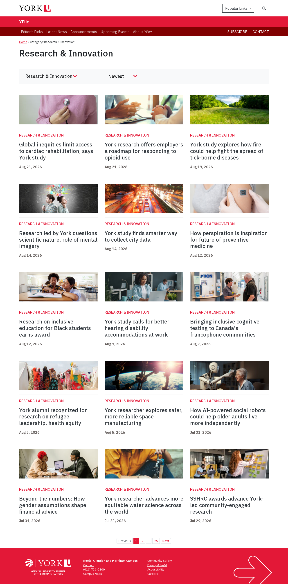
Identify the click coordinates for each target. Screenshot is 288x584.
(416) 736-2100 (94, 569)
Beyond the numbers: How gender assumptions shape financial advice (52, 505)
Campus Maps (92, 574)
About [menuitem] (142, 31)
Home (23, 42)
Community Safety (159, 561)
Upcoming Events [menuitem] (115, 31)
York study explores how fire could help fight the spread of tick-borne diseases (226, 151)
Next (165, 541)
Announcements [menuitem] (83, 31)
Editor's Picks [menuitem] (32, 31)
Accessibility (155, 569)
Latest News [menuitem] (56, 31)
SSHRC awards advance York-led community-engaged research (226, 505)
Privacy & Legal (157, 565)
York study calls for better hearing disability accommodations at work (137, 328)
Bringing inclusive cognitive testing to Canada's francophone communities (224, 328)
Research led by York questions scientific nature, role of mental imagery (58, 239)
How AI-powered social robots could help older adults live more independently (228, 417)
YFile (24, 22)
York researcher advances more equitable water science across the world (144, 505)
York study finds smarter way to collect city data (141, 236)
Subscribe (237, 31)
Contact (261, 31)
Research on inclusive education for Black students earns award (55, 328)
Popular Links (236, 8)
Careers (152, 574)
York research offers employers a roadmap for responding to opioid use (144, 151)
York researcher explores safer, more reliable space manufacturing (144, 417)
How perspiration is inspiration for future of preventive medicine (229, 239)
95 (156, 541)
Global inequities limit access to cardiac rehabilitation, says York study (56, 151)
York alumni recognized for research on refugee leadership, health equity (53, 417)
